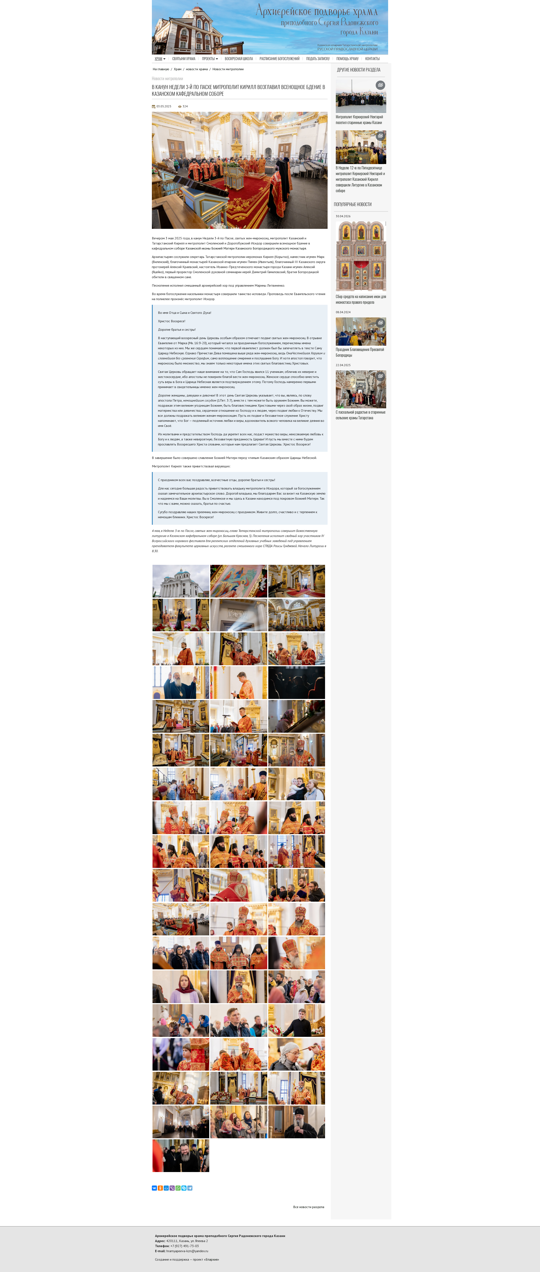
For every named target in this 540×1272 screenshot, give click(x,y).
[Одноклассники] (160, 1188)
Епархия (211, 1259)
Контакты (372, 58)
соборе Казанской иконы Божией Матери (204, 248)
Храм (158, 58)
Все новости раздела (308, 1207)
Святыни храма (183, 58)
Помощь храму (347, 58)
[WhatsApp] (178, 1188)
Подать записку (318, 58)
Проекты (208, 58)
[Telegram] (189, 1188)
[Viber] (172, 1188)
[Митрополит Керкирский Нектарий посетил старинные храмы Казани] (361, 96)
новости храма (197, 69)
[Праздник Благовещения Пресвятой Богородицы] (361, 331)
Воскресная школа (239, 58)
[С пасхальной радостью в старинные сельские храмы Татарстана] (361, 389)
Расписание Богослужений (280, 58)
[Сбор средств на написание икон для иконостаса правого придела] (361, 257)
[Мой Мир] (166, 1188)
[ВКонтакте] (154, 1188)
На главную (161, 69)
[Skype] (183, 1188)
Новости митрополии (228, 69)
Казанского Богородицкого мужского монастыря (270, 248)
